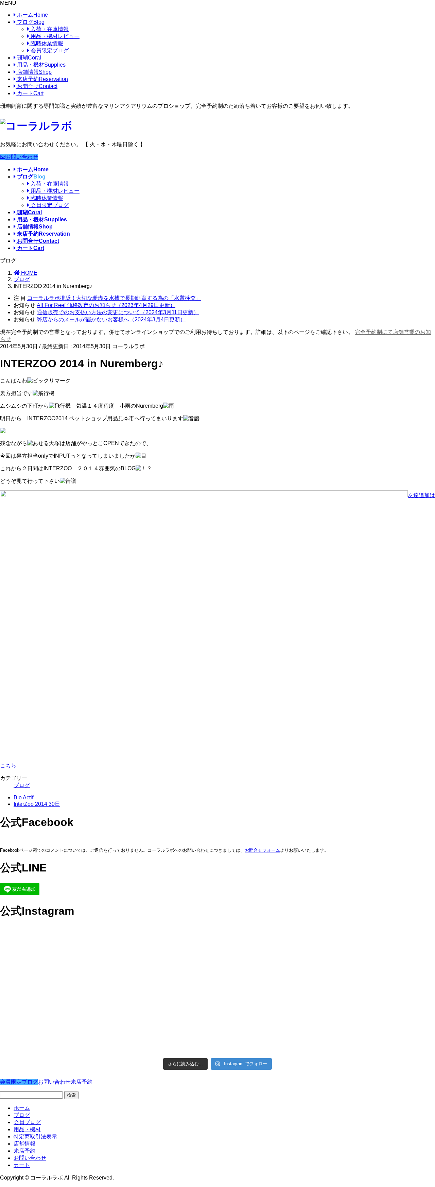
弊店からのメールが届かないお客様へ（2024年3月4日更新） (111, 319)
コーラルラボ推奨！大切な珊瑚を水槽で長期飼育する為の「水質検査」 (114, 298)
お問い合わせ (21, 157)
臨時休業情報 (46, 43)
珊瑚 (28, 58)
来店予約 (42, 79)
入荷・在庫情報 (49, 29)
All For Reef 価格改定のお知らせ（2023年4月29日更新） (106, 305)
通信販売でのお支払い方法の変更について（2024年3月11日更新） (118, 312)
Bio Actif (23, 797)
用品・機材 (41, 65)
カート (30, 93)
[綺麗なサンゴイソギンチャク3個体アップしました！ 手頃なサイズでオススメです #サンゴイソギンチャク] (163, 959)
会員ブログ (27, 1122)
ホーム (32, 15)
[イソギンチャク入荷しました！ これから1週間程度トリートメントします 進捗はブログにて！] (163, 1022)
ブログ (30, 22)
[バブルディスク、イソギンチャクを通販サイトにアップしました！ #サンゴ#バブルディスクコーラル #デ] (53, 959)
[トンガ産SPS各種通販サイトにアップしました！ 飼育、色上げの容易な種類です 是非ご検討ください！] (53, 1022)
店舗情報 (34, 72)
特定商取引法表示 (35, 1136)
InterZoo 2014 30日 (37, 804)
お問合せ (36, 86)
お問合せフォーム (262, 850)
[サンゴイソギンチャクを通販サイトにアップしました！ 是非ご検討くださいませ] (272, 959)
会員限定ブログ (49, 50)
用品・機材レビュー (54, 36)
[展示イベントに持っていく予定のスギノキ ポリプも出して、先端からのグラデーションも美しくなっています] (272, 1022)
